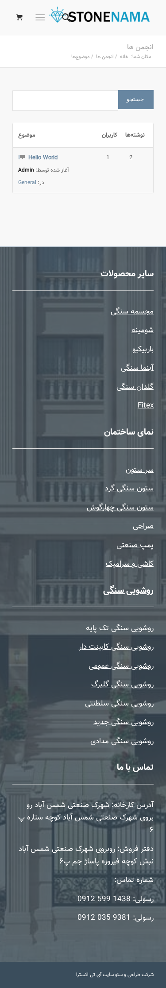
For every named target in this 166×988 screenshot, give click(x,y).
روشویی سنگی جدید (123, 722)
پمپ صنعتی (135, 545)
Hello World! (38, 157)
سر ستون (140, 470)
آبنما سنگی (137, 368)
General (27, 183)
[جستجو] (65, 17)
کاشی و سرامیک (130, 564)
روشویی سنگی (128, 591)
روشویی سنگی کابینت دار (116, 647)
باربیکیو (143, 349)
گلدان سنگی (135, 387)
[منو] (41, 17)
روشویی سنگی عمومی (121, 666)
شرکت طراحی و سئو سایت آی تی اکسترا (115, 975)
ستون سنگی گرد (129, 488)
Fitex (146, 406)
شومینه (142, 330)
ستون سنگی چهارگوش (120, 508)
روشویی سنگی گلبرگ (122, 684)
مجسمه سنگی (132, 312)
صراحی (143, 526)
